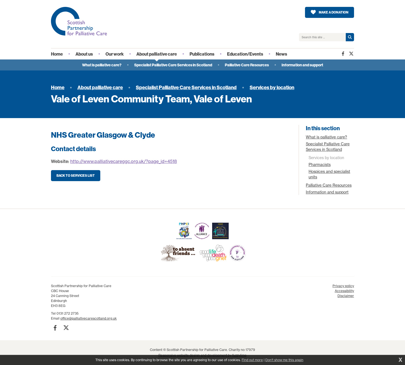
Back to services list (75, 175)
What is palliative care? (326, 137)
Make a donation (334, 12)
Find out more (252, 360)
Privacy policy (343, 286)
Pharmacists (320, 164)
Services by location (272, 87)
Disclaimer (345, 296)
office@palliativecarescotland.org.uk (88, 318)
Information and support (327, 192)
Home (57, 87)
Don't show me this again (284, 360)
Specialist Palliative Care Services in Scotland (186, 87)
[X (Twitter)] (351, 54)
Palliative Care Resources (329, 185)
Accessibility (344, 291)
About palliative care (100, 87)
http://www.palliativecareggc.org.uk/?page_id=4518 (123, 161)
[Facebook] (343, 54)
